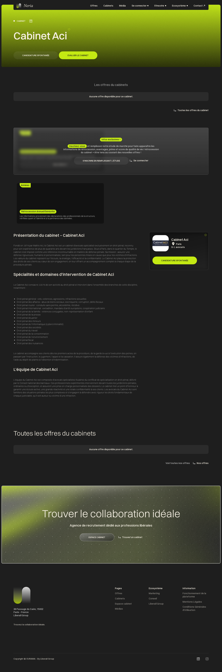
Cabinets (108, 5)
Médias (119, 608)
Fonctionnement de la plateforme (194, 595)
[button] (140, 5)
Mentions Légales (192, 601)
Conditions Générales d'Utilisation (194, 608)
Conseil (153, 598)
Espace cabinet (123, 603)
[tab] (25, 185)
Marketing (154, 593)
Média (122, 5)
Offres (94, 5)
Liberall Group (156, 603)
